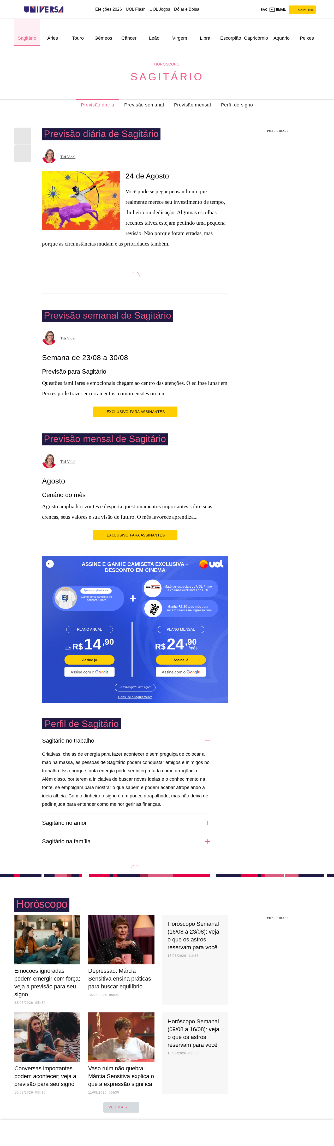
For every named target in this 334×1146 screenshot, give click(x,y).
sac (264, 9)
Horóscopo (167, 64)
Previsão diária (97, 105)
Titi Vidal (67, 157)
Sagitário (167, 76)
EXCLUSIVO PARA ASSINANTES (136, 412)
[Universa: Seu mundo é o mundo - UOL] (43, 9)
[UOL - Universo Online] (68, 9)
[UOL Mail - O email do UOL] (277, 10)
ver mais (118, 1107)
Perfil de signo (237, 105)
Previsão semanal (144, 105)
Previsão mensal (192, 105)
